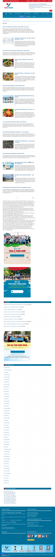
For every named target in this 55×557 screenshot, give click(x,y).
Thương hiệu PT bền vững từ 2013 (34, 7)
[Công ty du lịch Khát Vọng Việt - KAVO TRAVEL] (27, 548)
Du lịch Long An (6, 475)
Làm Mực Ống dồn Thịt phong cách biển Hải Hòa (13, 153)
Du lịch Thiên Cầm (7, 401)
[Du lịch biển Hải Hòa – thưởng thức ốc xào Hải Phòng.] (8, 76)
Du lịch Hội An (6, 478)
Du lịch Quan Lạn (7, 386)
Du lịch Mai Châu (7, 374)
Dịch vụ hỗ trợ (36, 13)
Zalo (3, 553)
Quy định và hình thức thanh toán (33, 513)
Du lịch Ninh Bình (7, 468)
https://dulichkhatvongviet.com (10, 528)
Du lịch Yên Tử (6, 463)
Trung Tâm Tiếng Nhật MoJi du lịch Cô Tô (11, 309)
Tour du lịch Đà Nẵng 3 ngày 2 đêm (10, 499)
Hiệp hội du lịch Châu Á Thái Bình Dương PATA (35, 526)
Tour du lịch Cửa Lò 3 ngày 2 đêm (9, 498)
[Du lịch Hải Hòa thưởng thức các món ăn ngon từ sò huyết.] (8, 144)
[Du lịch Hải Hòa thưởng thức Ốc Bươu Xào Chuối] (8, 62)
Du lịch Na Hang (6, 379)
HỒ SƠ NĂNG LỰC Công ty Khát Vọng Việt (36, 6)
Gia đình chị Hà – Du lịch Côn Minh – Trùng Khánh (12, 326)
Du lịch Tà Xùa (6, 482)
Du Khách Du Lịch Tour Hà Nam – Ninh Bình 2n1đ (12, 311)
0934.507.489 (22, 524)
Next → (33, 197)
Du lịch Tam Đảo (6, 422)
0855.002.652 (4, 525)
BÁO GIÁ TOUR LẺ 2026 (33, 4)
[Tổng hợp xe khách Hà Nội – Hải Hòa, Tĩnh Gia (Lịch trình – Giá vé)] (8, 40)
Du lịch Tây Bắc (6, 427)
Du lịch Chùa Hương (7, 449)
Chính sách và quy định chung (32, 512)
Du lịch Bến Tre (6, 480)
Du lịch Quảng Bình (7, 408)
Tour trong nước (17, 13)
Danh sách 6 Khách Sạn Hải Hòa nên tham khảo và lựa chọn (16, 26)
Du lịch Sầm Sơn (6, 396)
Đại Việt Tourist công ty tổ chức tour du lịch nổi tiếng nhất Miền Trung (15, 321)
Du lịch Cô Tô (6, 389)
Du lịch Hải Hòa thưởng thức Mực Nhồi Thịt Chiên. (14, 85)
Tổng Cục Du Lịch (30, 523)
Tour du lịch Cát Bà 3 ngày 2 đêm (9, 493)
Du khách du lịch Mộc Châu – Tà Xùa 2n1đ (11, 319)
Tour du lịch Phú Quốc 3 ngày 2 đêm (10, 503)
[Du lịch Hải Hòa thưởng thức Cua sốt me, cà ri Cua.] (8, 112)
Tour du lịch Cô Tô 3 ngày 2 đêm (9, 494)
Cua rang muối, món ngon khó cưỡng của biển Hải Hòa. (15, 121)
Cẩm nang (21, 16)
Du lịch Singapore (7, 439)
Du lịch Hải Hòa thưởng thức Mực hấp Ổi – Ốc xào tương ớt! (16, 132)
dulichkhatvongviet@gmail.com (9, 527)
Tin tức (47, 13)
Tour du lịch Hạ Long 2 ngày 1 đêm (10, 492)
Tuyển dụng (28, 16)
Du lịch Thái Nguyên (7, 473)
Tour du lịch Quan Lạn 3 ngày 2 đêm (10, 495)
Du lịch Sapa (6, 372)
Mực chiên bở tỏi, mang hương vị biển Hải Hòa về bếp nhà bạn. (16, 50)
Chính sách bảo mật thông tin (32, 515)
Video (43, 13)
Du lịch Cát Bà (6, 391)
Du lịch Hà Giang (7, 367)
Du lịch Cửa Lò (6, 398)
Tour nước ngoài (27, 13)
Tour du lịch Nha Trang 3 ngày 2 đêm (10, 500)
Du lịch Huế (6, 437)
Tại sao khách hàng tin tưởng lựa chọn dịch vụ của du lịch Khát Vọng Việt (40, 5)
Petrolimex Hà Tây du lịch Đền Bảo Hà (10, 316)
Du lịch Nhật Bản (6, 444)
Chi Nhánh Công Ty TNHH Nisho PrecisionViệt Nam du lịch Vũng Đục (15, 304)
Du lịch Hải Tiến (6, 403)
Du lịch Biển (6, 446)
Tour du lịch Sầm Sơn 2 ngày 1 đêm (10, 497)
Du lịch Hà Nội (6, 425)
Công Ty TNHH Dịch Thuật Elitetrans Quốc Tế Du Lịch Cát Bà (14, 323)
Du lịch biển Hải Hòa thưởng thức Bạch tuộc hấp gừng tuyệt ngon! (17, 187)
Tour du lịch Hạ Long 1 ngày (8, 491)
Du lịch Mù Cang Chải (7, 369)
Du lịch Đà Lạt (6, 415)
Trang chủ (4, 20)
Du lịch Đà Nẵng (6, 410)
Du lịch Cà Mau (6, 466)
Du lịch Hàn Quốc (7, 451)
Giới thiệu (11, 13)
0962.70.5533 (17, 524)
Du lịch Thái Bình (7, 470)
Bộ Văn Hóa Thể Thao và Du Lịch (33, 522)
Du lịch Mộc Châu (7, 377)
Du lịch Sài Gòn (6, 432)
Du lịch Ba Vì (6, 420)
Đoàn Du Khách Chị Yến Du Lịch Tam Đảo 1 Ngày (12, 314)
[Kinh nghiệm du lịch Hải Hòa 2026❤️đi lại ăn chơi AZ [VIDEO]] (8, 165)
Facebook (4, 554)
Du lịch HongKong (7, 458)
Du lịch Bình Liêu (7, 381)
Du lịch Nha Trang (7, 413)
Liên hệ (34, 16)
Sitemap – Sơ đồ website (31, 516)
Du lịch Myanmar (7, 456)
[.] (6, 13)
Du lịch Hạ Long (6, 384)
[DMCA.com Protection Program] (30, 539)
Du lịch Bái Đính (6, 461)
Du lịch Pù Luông (7, 434)
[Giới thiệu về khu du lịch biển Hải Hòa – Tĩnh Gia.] (8, 177)
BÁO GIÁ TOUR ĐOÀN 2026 (42, 4)
